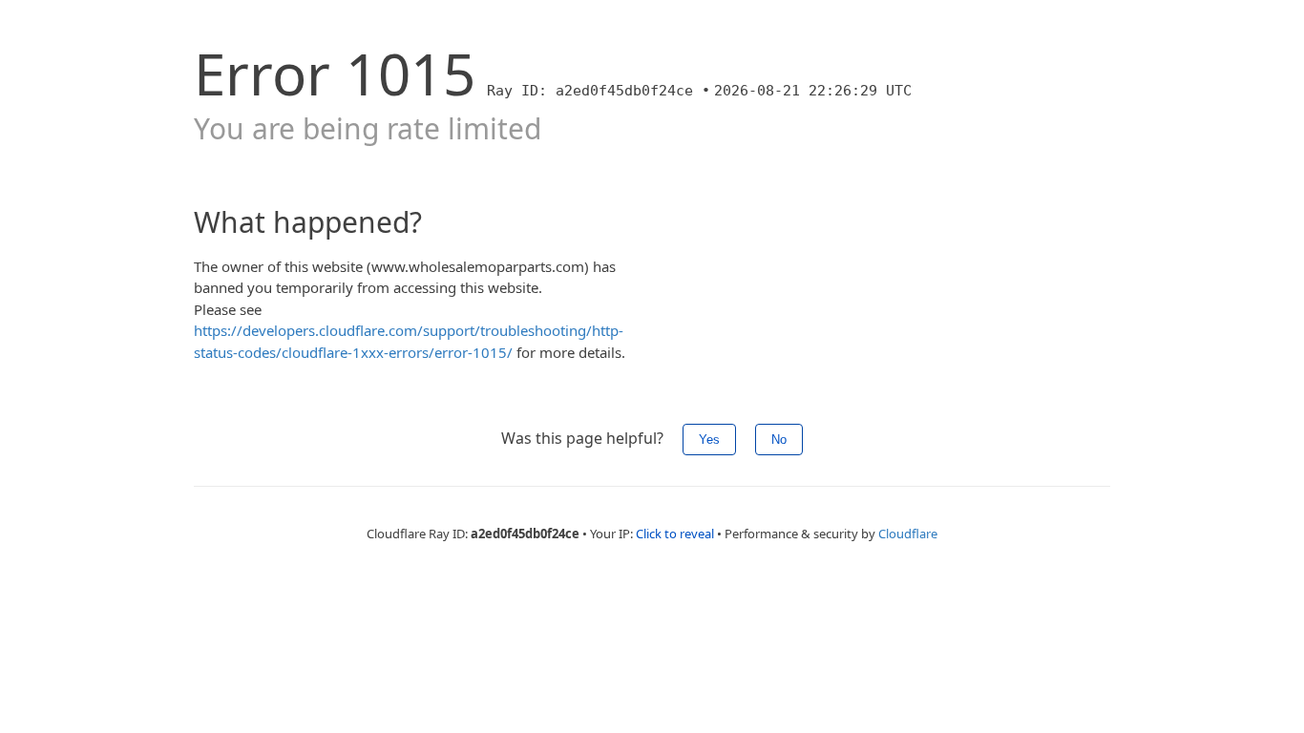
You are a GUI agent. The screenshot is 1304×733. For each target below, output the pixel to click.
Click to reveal (675, 533)
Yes (709, 439)
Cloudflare (907, 533)
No (779, 439)
